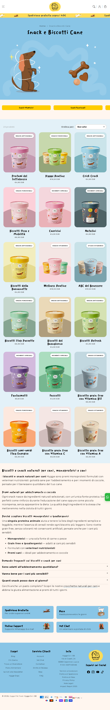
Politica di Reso (68, 677)
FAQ (41, 676)
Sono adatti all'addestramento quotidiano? (30, 567)
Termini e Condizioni (69, 671)
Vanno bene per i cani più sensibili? (25, 573)
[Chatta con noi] (107, 497)
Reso (40, 672)
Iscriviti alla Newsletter (13, 672)
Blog (13, 656)
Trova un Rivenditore (13, 664)
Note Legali (68, 683)
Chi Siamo (13, 660)
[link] (7, 15)
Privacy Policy (69, 680)
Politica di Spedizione (68, 674)
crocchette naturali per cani (80, 586)
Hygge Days (14, 676)
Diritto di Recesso (40, 668)
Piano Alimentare (13, 668)
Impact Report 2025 (68, 686)
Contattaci (40, 664)
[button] (3, 6)
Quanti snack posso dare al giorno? (25, 580)
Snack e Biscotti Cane (59, 26)
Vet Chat (40, 660)
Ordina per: (67, 127)
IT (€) (77, 698)
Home (43, 26)
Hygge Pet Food (16, 696)
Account (40, 656)
